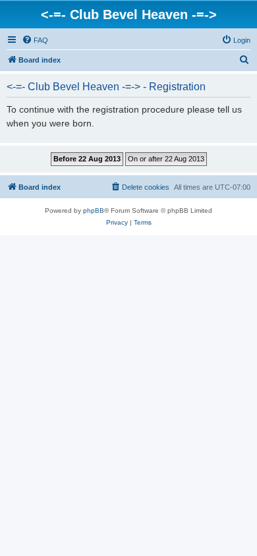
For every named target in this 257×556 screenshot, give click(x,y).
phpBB (93, 210)
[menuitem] (35, 40)
